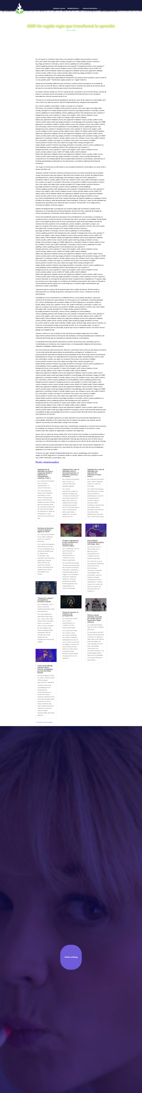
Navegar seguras (68, 486)
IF (48, 485)
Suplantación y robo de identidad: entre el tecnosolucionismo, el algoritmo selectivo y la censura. (70, 472)
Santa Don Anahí (71, 618)
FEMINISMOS (42, 485)
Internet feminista (90, 8)
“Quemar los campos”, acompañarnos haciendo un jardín (45, 600)
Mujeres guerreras (43, 609)
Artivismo (45, 607)
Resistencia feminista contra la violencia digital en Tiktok (45, 530)
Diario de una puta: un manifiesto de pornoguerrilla (70, 614)
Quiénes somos (59, 8)
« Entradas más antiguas (44, 722)
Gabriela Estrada (96, 625)
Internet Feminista (47, 481)
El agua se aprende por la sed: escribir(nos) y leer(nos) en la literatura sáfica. (70, 543)
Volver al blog (71, 957)
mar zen (93, 547)
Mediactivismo (73, 8)
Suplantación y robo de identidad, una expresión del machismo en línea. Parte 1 (95, 472)
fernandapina (45, 675)
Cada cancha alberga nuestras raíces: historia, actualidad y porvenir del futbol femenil (45, 669)
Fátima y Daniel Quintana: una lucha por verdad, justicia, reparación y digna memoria (94, 618)
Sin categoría (49, 682)
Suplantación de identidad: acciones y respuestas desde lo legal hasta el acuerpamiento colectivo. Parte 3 (45, 473)
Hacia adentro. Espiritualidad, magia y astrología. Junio (95, 542)
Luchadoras (44, 604)
